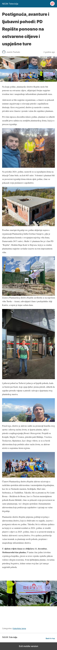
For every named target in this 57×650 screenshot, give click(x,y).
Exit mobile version (28, 646)
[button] (52, 593)
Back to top (50, 638)
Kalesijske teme (19, 628)
